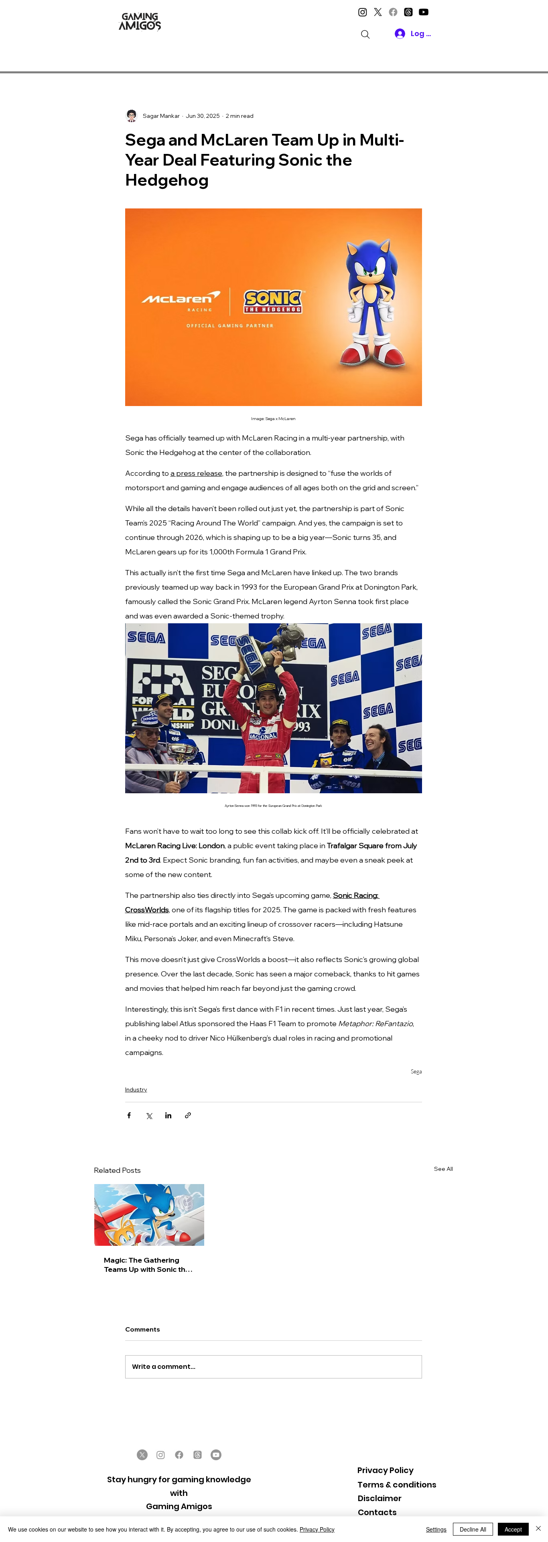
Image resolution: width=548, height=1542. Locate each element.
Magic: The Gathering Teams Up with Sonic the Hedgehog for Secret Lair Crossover (148, 1264)
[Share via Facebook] (129, 1115)
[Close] (538, 1529)
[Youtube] (423, 12)
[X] (378, 12)
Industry (136, 1089)
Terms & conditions (396, 1484)
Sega (416, 1071)
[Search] (365, 34)
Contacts (377, 1512)
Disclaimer (380, 1498)
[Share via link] (188, 1115)
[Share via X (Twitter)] (148, 1115)
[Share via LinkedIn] (168, 1115)
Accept (513, 1529)
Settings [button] (436, 1529)
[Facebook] (393, 12)
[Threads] (408, 12)
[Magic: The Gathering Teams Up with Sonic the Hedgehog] (149, 1215)
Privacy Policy (385, 1470)
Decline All (473, 1529)
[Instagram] (362, 12)
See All (443, 1168)
